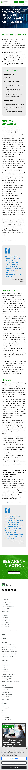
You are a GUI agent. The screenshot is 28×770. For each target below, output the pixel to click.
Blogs (3, 667)
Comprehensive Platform (8, 644)
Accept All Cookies (14, 767)
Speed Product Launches (8, 647)
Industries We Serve (7, 694)
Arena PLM (5, 599)
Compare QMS (6, 624)
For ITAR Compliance (8, 606)
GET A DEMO (14, 573)
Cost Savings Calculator (8, 679)
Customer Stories (6, 690)
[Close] (26, 748)
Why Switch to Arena (7, 697)
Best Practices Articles (8, 672)
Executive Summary (7, 692)
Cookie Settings (14, 758)
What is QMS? (5, 627)
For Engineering (7, 604)
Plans (3, 634)
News (3, 705)
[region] (14, 758)
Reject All (14, 763)
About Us (4, 703)
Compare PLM (5, 609)
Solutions (4, 642)
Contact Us (5, 715)
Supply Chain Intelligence (8, 654)
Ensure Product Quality (8, 649)
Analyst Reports (6, 665)
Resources (5, 660)
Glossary (4, 638)
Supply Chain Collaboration (9, 651)
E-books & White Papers (8, 674)
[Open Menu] (26, 2)
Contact (4, 5)
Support (4, 710)
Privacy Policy (13, 755)
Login (10, 5)
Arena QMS (5, 615)
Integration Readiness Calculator (10, 681)
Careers (4, 712)
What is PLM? (5, 611)
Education (4, 662)
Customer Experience (7, 687)
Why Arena (5, 685)
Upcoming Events (6, 708)
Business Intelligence (7, 656)
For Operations (6, 602)
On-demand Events (7, 676)
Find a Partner (5, 699)
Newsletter (5, 669)
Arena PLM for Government (9, 631)
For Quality (5, 617)
